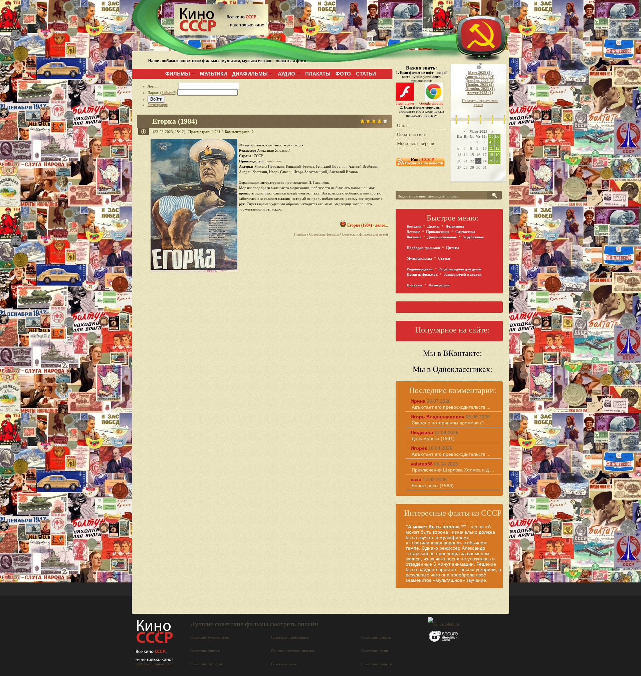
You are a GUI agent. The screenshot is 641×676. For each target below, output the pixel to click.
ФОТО (343, 74)
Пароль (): (162, 93)
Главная (300, 234)
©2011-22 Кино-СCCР (154, 664)
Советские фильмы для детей (365, 234)
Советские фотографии (208, 664)
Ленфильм (273, 161)
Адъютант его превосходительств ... (451, 407)
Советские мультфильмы (209, 637)
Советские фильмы (324, 234)
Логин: (163, 86)
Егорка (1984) (174, 121)
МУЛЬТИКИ (213, 74)
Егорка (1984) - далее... (367, 225)
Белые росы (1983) (433, 485)
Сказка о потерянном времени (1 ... (451, 422)
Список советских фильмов (292, 651)
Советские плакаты (376, 637)
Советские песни (374, 651)
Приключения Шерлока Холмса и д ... (453, 469)
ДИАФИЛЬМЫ (250, 74)
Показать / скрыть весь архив (480, 103)
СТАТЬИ (366, 74)
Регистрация (158, 105)
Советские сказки (284, 664)
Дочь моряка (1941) (433, 438)
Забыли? (168, 93)
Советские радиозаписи (290, 637)
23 (478, 161)
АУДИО (286, 74)
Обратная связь (412, 134)
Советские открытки (377, 664)
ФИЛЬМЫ (177, 74)
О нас (402, 125)
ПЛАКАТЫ (318, 74)
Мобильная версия (415, 143)
